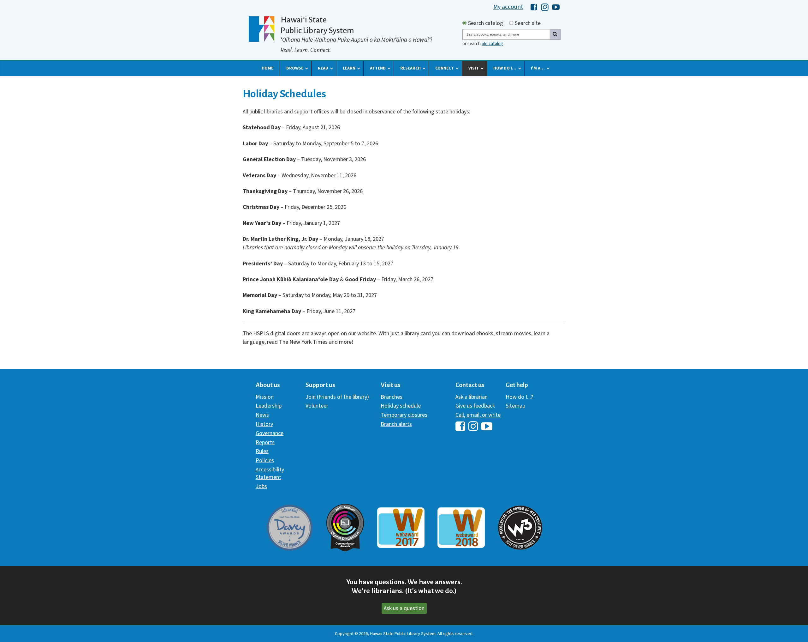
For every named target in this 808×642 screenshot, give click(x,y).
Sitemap (515, 406)
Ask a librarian (471, 397)
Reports (265, 442)
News (262, 415)
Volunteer (317, 406)
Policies (265, 460)
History (264, 424)
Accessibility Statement (270, 473)
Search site (528, 23)
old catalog (492, 43)
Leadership (269, 406)
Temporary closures (404, 415)
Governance (269, 433)
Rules (262, 451)
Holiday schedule (401, 406)
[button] (267, 68)
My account (508, 7)
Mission (265, 397)
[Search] (555, 34)
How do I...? (519, 397)
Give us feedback (475, 406)
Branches (391, 397)
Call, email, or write (478, 415)
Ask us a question (404, 608)
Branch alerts (396, 424)
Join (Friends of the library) (337, 397)
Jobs (261, 486)
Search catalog (485, 23)
